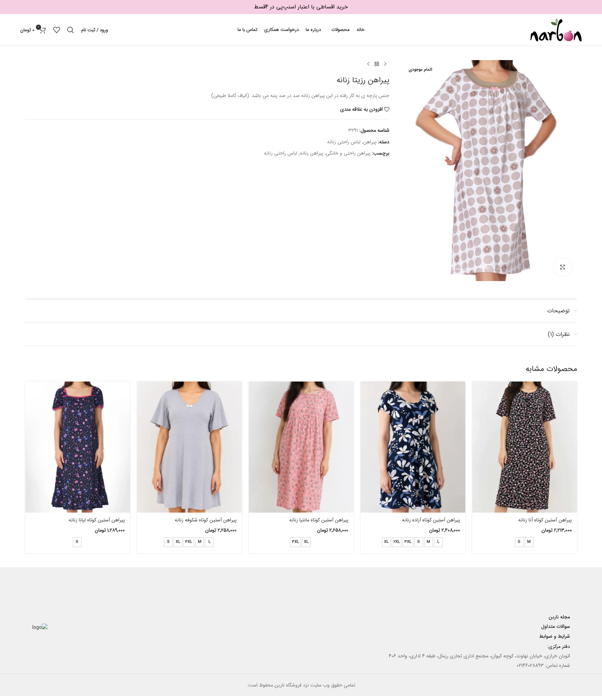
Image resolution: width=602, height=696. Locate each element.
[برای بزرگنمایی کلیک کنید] (562, 267)
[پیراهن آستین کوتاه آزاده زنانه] (413, 447)
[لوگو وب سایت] (556, 29)
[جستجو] (71, 30)
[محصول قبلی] (385, 64)
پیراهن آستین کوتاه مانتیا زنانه (318, 520)
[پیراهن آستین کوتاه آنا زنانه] (524, 447)
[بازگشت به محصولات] (377, 64)
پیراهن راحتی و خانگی (348, 153)
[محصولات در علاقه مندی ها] (57, 30)
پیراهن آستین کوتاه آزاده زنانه (431, 520)
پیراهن (369, 142)
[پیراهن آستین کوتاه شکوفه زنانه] (189, 447)
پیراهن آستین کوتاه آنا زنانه (545, 520)
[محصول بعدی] (368, 64)
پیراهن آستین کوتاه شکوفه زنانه (206, 520)
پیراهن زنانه (311, 153)
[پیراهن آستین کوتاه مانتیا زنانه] (301, 447)
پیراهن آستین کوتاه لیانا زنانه (97, 520)
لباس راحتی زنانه (344, 142)
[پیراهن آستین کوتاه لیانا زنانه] (77, 447)
